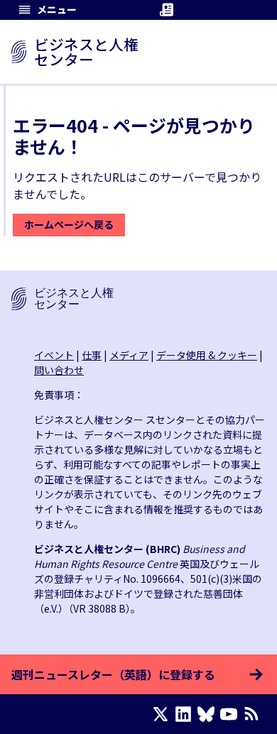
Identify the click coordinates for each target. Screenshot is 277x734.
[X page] (163, 714)
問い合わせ (59, 370)
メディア (128, 355)
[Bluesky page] (208, 714)
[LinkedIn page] (186, 714)
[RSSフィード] (254, 714)
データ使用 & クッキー (206, 355)
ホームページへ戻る (69, 224)
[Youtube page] (231, 714)
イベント (54, 355)
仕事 (92, 355)
